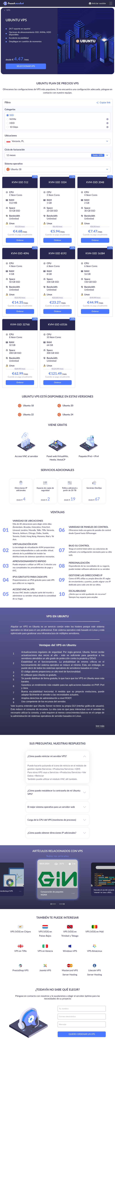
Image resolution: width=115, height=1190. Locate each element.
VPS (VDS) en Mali (94, 932)
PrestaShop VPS (20, 970)
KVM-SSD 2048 (95, 182)
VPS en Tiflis (20, 951)
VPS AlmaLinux (94, 951)
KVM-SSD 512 (20, 182)
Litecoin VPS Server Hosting (94, 972)
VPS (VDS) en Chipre (20, 932)
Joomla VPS (45, 970)
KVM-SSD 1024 (57, 182)
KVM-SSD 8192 (57, 253)
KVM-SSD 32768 (20, 324)
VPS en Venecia (45, 951)
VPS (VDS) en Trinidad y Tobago (69, 934)
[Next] (62, 904)
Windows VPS (70, 951)
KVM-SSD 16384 (95, 253)
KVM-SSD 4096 (20, 253)
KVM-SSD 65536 (57, 324)
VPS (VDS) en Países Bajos (45, 934)
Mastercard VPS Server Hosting (70, 972)
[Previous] (53, 904)
